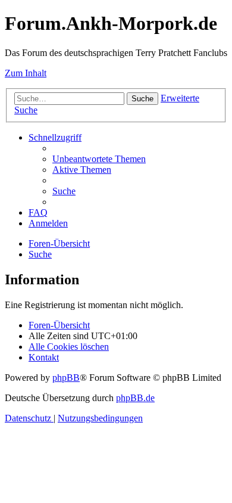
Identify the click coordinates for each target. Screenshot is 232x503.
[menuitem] (99, 159)
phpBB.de (135, 398)
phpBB (66, 377)
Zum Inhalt (25, 73)
